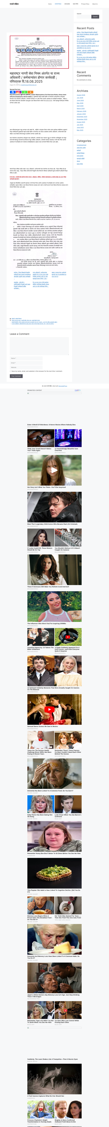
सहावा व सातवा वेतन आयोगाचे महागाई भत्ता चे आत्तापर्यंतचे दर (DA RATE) (59, 274)
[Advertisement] (39, 21)
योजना (78, 161)
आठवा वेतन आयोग (81, 148)
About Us (95, 4)
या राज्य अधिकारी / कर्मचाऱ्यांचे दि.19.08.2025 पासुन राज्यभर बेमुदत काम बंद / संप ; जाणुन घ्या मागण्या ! (33, 323)
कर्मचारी (13, 318)
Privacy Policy (85, 4)
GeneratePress (63, 386)
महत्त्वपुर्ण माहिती (80, 158)
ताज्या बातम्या (67, 4)
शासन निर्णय (75, 4)
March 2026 (81, 108)
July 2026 (80, 98)
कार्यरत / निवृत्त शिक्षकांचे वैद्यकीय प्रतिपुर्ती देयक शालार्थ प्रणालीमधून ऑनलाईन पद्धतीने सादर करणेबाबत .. (87, 34)
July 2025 (80, 125)
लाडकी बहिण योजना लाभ (26, 320)
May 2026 (80, 103)
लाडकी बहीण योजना (36, 320)
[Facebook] (13, 92)
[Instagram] (18, 92)
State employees (16, 320)
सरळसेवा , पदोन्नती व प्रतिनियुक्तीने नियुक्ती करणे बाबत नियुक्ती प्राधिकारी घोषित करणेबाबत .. (87, 52)
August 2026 (81, 95)
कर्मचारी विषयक (58, 4)
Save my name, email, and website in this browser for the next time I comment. (37, 371)
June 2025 (80, 127)
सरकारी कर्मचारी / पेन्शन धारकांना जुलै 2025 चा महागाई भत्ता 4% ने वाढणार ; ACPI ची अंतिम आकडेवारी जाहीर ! (34, 322)
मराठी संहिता (14, 4)
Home (50, 4)
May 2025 (80, 130)
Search (79, 13)
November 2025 (82, 119)
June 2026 (80, 100)
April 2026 (80, 106)
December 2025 (82, 116)
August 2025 (81, 122)
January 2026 (81, 114)
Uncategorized (81, 145)
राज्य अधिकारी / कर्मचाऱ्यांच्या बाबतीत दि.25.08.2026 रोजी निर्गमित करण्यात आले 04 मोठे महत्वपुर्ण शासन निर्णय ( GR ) (88, 41)
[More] (30, 92)
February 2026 (81, 111)
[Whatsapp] (24, 92)
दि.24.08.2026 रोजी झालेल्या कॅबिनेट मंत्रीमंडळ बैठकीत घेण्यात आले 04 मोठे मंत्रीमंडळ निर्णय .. (41, 284)
